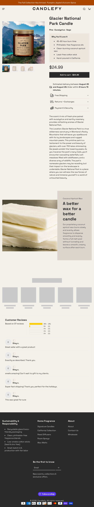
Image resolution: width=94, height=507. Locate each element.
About (71, 426)
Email (36, 467)
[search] (84, 9)
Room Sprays (43, 438)
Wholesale (72, 434)
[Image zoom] (23, 42)
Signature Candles (45, 426)
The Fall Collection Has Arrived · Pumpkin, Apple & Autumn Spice (47, 2)
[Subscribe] (58, 467)
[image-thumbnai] (6, 68)
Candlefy (41, 500)
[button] (69, 75)
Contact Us (73, 430)
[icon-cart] (89, 8)
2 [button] (44, 405)
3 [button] (47, 405)
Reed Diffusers (44, 434)
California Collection (46, 430)
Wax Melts (42, 442)
